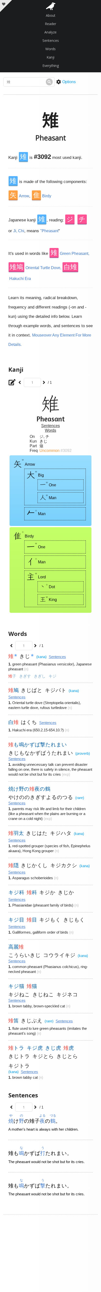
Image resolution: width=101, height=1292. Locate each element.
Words (50, 48)
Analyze (50, 32)
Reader (50, 23)
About (50, 15)
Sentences (50, 40)
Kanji (50, 57)
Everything (50, 65)
